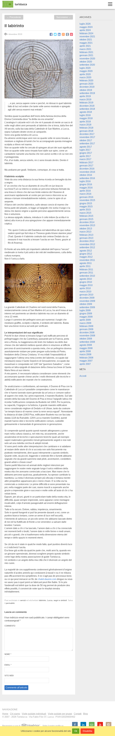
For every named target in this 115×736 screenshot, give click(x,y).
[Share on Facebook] (51, 34)
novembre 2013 (87, 225)
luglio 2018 (85, 115)
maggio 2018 (86, 118)
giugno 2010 (86, 282)
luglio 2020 (85, 68)
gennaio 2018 (86, 131)
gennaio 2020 (86, 84)
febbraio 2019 (86, 102)
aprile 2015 (85, 209)
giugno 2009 (86, 313)
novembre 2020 (87, 58)
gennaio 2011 (86, 272)
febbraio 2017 (86, 162)
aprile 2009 (85, 320)
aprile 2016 (85, 191)
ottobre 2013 (86, 228)
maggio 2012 (86, 257)
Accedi (83, 376)
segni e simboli (60, 600)
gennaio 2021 (86, 55)
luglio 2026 (85, 24)
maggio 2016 (86, 187)
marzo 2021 (85, 49)
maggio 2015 (86, 206)
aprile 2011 (85, 266)
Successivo (63, 17)
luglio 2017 (85, 150)
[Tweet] (55, 34)
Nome (7, 654)
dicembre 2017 (87, 134)
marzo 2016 (85, 194)
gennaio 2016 (86, 197)
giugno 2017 (86, 153)
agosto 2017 (86, 147)
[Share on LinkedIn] (59, 34)
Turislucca (14, 4)
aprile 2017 (85, 156)
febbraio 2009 (86, 326)
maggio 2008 (86, 348)
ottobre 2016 (86, 175)
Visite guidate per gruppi (60, 714)
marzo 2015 (85, 213)
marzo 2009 (85, 323)
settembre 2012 (87, 247)
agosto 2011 (86, 263)
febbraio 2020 (86, 80)
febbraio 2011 (86, 269)
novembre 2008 (87, 335)
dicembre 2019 (87, 87)
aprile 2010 (85, 288)
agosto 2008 (86, 345)
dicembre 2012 (87, 241)
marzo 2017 (85, 159)
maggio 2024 (86, 27)
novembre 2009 (87, 301)
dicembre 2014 (87, 222)
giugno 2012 (86, 254)
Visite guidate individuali (34, 714)
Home (5, 714)
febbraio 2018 (86, 128)
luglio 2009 (85, 310)
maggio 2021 (86, 43)
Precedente (14, 17)
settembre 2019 (87, 93)
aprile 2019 (85, 96)
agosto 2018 (86, 112)
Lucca (49, 600)
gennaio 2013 (86, 238)
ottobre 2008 (86, 338)
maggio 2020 (86, 71)
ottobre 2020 (86, 61)
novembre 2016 (87, 172)
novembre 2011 (87, 260)
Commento (9, 626)
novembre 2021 (87, 36)
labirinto (42, 600)
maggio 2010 (86, 285)
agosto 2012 (86, 250)
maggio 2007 (86, 361)
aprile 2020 (85, 74)
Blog (85, 714)
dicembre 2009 (87, 298)
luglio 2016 (85, 181)
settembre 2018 (87, 109)
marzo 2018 (85, 124)
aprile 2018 (85, 121)
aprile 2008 (85, 351)
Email (7, 665)
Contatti (77, 714)
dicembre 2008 (87, 332)
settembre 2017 (87, 143)
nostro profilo (55, 725)
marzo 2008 (85, 354)
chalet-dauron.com (47, 579)
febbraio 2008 (86, 357)
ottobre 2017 (86, 140)
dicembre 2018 (87, 106)
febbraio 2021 (86, 52)
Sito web (9, 676)
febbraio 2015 (86, 216)
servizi (23, 600)
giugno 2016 (86, 184)
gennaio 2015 (86, 219)
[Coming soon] (108, 725)
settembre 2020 (87, 65)
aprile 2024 (85, 30)
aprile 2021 (85, 46)
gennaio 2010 (86, 294)
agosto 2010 (86, 279)
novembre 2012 (87, 244)
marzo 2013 (85, 231)
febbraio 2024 (86, 33)
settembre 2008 (87, 342)
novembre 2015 (87, 200)
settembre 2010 (87, 276)
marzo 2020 (85, 77)
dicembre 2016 (87, 168)
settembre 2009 (87, 307)
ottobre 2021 (86, 39)
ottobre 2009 (86, 304)
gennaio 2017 (86, 165)
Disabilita (87, 731)
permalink (10, 603)
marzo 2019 (85, 99)
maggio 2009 (86, 317)
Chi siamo (15, 714)
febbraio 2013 (86, 235)
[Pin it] (71, 34)
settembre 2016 (87, 178)
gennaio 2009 (86, 329)
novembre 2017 (87, 137)
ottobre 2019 (86, 90)
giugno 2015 (86, 203)
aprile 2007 (85, 364)
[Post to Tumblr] (67, 34)
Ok (75, 731)
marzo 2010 (85, 291)
